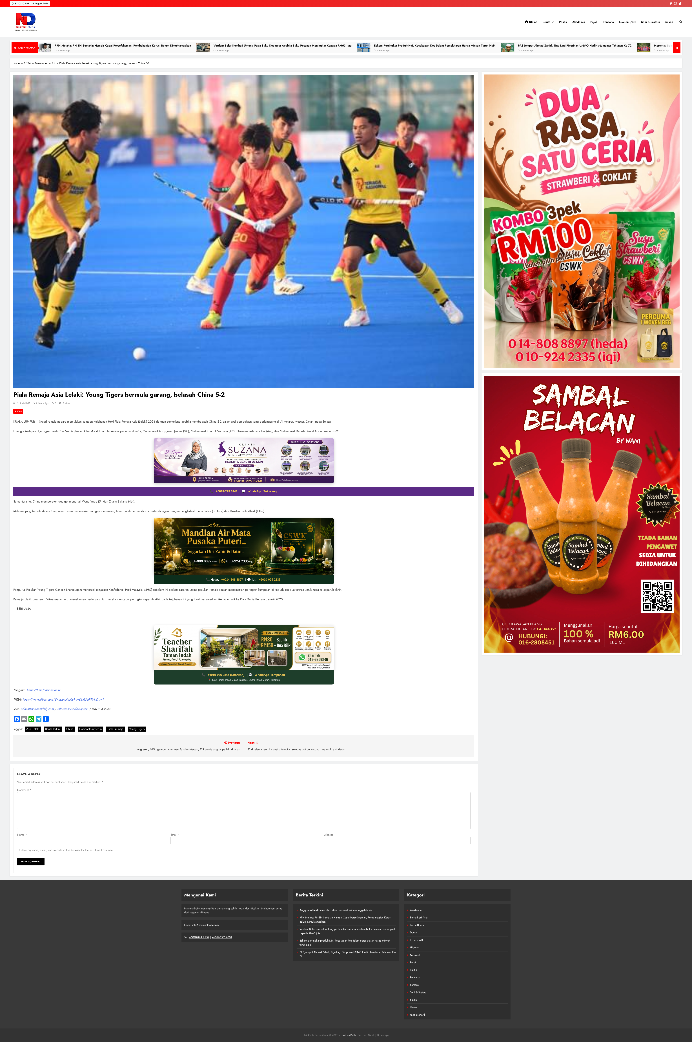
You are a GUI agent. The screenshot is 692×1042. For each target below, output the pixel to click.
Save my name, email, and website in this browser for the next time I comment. (67, 850)
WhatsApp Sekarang (262, 491)
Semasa (414, 985)
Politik (563, 22)
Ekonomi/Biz (627, 22)
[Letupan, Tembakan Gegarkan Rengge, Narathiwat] (595, 47)
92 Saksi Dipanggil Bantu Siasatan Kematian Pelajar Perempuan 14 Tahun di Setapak (527, 45)
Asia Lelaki (32, 729)
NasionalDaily (348, 1035)
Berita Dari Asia (418, 918)
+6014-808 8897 (232, 579)
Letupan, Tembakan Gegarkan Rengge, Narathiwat (638, 45)
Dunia (413, 932)
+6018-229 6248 (227, 491)
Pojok (593, 22)
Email (175, 835)
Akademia (578, 22)
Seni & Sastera (650, 22)
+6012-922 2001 (222, 937)
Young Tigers (137, 729)
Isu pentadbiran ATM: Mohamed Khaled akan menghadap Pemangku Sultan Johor (395, 45)
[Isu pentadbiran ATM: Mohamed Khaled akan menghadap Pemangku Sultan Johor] (331, 47)
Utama (532, 22)
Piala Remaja (115, 729)
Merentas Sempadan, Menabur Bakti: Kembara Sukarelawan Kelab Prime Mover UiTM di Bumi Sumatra (107, 45)
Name (22, 835)
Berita (546, 22)
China (69, 729)
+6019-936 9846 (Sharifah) (226, 675)
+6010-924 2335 (269, 579)
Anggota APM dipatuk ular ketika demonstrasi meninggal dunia (336, 910)
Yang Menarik (417, 1015)
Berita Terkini (52, 729)
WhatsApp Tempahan (270, 675)
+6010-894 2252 (199, 937)
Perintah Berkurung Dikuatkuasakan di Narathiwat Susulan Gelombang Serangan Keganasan (258, 45)
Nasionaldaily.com (90, 729)
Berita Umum (417, 925)
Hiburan (414, 947)
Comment (24, 790)
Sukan (669, 22)
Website (328, 835)
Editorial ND (23, 403)
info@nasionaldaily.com (205, 925)
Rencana (608, 22)
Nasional (415, 955)
